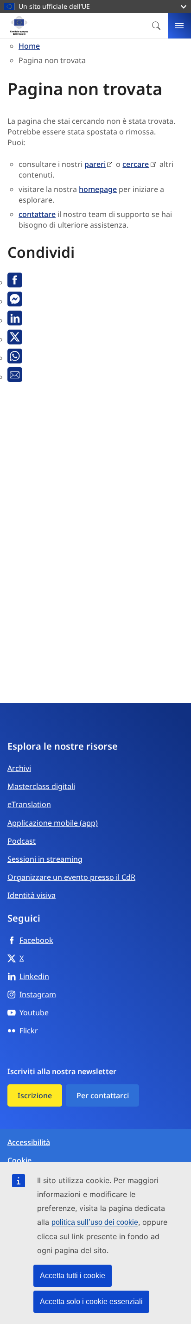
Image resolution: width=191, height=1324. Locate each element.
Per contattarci (102, 1095)
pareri (95, 164)
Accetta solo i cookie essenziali (91, 1301)
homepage (98, 189)
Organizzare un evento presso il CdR (71, 877)
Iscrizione (35, 1095)
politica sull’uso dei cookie (94, 1222)
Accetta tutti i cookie (72, 1275)
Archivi (19, 768)
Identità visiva (31, 895)
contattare (37, 214)
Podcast (21, 841)
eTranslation (29, 804)
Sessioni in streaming (45, 859)
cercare (135, 164)
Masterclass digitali (41, 786)
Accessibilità (28, 1142)
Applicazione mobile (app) (52, 823)
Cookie (19, 1160)
